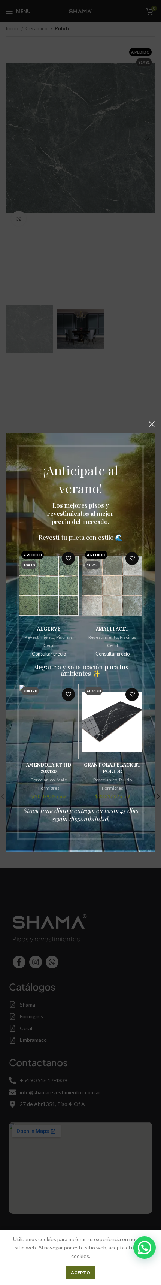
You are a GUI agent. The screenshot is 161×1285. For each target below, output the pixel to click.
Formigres (49, 788)
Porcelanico (43, 780)
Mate (62, 780)
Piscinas (64, 637)
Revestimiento (39, 637)
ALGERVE (49, 629)
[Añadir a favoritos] (68, 558)
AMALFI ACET (112, 629)
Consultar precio (49, 654)
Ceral (48, 645)
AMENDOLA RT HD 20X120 (48, 768)
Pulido (125, 780)
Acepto (80, 1272)
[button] (144, 1247)
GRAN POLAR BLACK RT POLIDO (112, 768)
